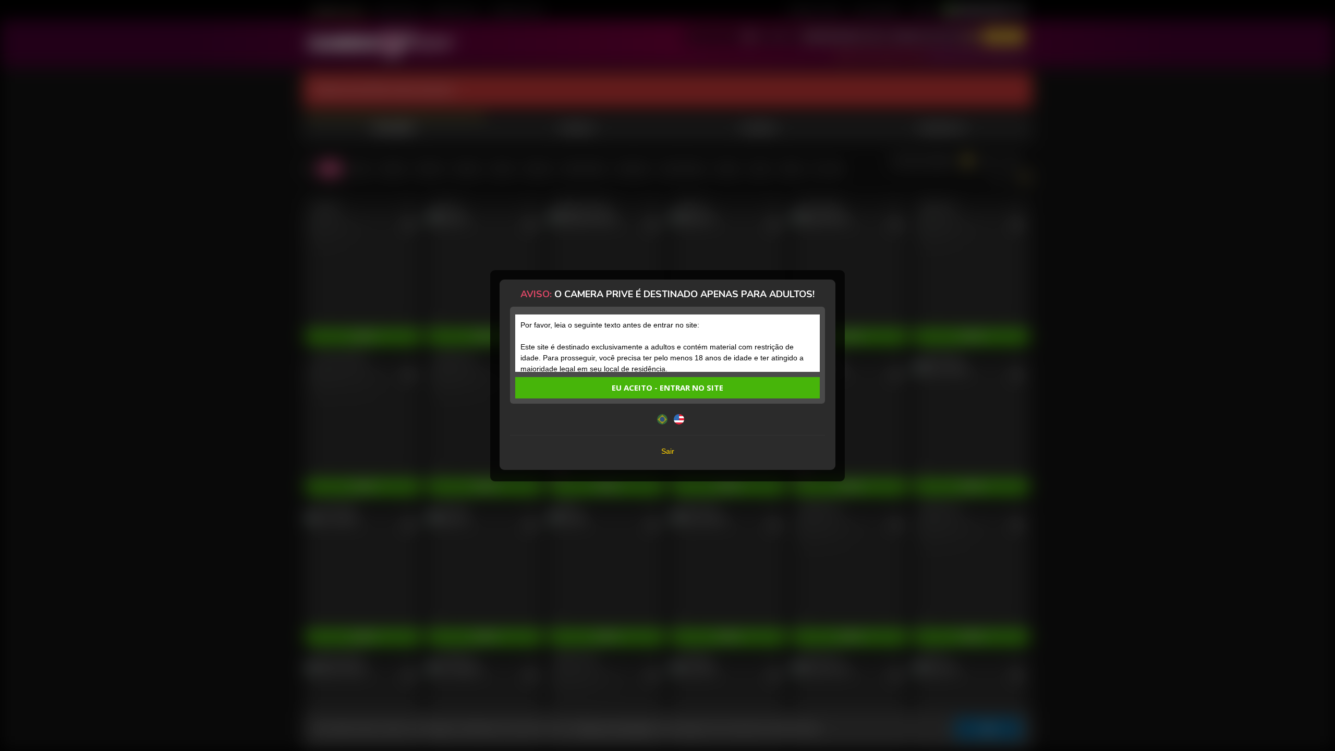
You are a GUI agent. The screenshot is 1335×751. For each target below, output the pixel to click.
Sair (667, 451)
